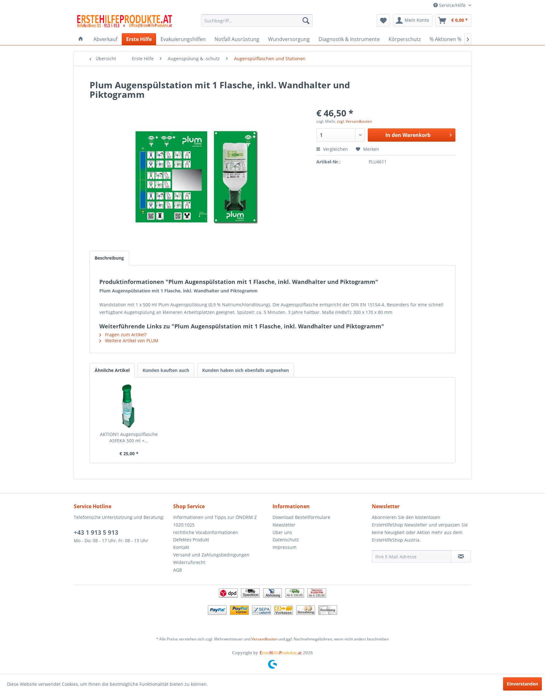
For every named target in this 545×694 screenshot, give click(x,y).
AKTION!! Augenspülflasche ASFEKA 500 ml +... (129, 437)
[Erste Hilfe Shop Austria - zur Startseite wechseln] (124, 22)
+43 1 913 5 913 (96, 532)
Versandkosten (264, 639)
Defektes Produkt (191, 540)
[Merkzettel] (383, 20)
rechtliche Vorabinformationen (205, 532)
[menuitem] (257, 20)
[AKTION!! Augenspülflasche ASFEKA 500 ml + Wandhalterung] (129, 406)
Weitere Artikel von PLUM (131, 341)
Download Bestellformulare (301, 517)
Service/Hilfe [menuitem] (452, 5)
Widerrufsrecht (189, 562)
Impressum (284, 547)
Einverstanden (522, 684)
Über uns (282, 532)
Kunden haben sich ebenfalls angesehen (245, 370)
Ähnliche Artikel (112, 370)
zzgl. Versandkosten (354, 121)
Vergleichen (335, 149)
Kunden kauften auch (166, 370)
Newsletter (284, 525)
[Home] (81, 39)
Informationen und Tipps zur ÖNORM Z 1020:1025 (215, 521)
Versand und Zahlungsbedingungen (211, 555)
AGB (177, 570)
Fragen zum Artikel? (125, 335)
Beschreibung (109, 258)
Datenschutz (285, 540)
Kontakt (181, 547)
